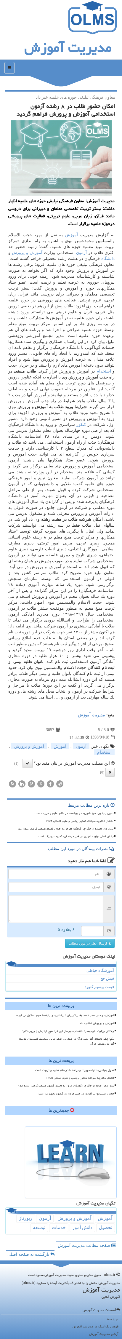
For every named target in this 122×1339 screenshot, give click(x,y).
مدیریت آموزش (68, 47)
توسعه (39, 1227)
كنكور (81, 424)
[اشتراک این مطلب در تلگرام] (60, 783)
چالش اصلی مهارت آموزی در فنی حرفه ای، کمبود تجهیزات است (75, 836)
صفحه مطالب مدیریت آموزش (84, 1245)
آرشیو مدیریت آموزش (103, 1334)
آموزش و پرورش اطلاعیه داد (96, 1023)
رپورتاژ (25, 1218)
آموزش (71, 235)
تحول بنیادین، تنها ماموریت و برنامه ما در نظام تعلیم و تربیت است (74, 813)
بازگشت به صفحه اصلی (28, 1254)
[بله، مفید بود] (28, 763)
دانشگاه (108, 258)
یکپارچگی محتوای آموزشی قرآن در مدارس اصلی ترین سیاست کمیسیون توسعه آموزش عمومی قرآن (66, 1041)
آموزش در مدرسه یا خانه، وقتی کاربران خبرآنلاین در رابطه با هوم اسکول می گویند (64, 1015)
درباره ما (112, 1319)
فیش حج (107, 978)
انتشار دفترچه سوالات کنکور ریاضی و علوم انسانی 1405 (79, 821)
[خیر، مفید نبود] (110, 772)
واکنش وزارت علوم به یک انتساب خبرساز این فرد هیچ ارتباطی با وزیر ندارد (68, 1031)
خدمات (59, 1227)
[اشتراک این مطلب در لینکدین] (22, 783)
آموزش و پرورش (27, 252)
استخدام (104, 371)
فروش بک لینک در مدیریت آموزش (95, 1326)
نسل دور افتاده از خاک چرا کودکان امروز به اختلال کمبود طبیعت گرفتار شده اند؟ (65, 829)
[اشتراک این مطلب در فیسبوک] (50, 783)
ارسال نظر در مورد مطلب (88, 943)
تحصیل (105, 1227)
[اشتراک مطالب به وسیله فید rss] (12, 783)
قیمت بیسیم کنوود (99, 987)
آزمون (81, 252)
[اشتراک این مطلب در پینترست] (31, 783)
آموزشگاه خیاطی (100, 970)
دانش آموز (82, 1227)
